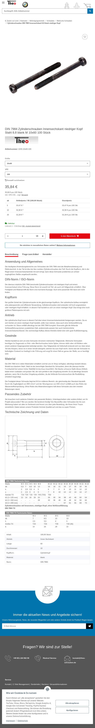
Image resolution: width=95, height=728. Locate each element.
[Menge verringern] (8, 236)
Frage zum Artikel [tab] (30, 254)
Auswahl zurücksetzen (15, 180)
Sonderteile (35, 684)
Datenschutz (23, 721)
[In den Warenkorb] (7, 30)
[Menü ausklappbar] (3, 1)
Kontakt (8, 684)
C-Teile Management (21, 684)
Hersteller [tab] (47, 254)
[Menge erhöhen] (42, 236)
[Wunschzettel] (77, 6)
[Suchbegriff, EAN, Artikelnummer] (90, 11)
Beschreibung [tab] (11, 254)
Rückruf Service (49, 658)
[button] (67, 6)
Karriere (45, 684)
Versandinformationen (58, 684)
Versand (24, 195)
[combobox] (47, 163)
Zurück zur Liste (12, 21)
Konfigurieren (72, 710)
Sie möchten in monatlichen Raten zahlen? (47, 245)
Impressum (10, 721)
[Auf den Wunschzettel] (85, 37)
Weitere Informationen (66, 245)
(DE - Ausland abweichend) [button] (31, 226)
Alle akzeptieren (72, 703)
